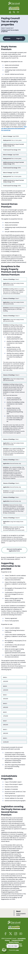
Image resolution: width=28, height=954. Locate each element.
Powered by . (14, 950)
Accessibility (22, 938)
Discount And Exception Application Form (14, 550)
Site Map (19, 946)
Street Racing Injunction (14, 944)
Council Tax (9, 28)
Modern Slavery (14, 942)
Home (3, 28)
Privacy (7, 940)
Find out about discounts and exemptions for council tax (13, 128)
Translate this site (17, 940)
